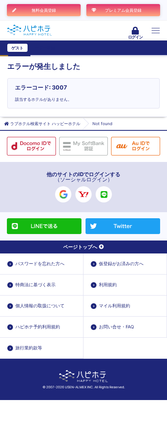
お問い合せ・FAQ (116, 327)
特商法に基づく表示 (35, 284)
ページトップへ (80, 247)
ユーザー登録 (43, 47)
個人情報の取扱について (39, 306)
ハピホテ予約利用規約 (37, 327)
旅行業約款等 (28, 348)
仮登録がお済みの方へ (121, 263)
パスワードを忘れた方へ (39, 263)
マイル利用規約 (114, 306)
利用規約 (108, 284)
